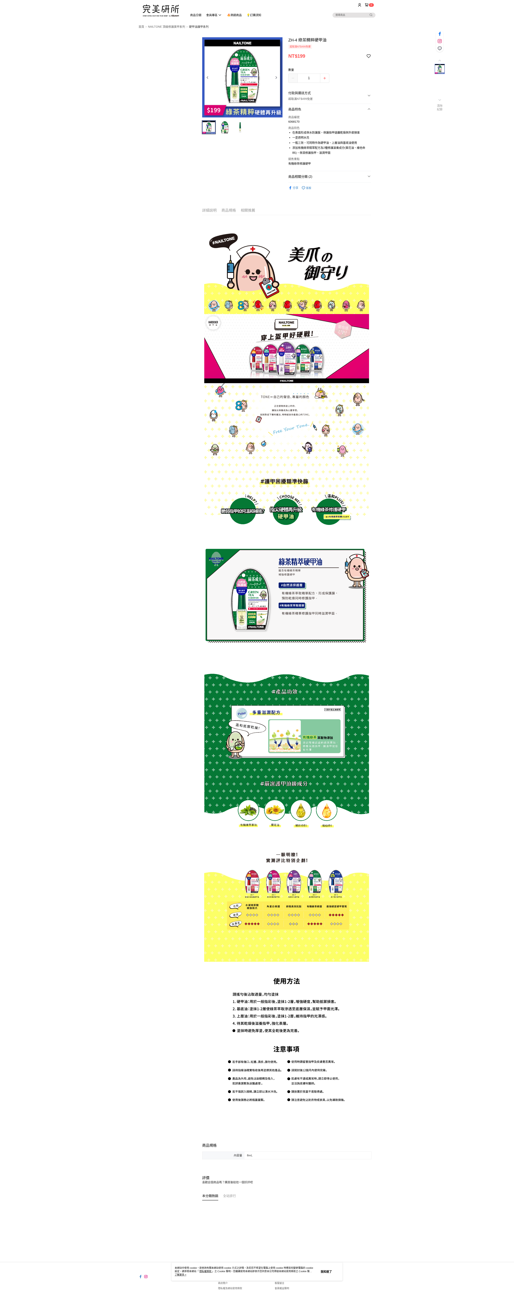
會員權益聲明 (282, 1288)
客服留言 (279, 1283)
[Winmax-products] (161, 10)
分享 (295, 187)
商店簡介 (223, 1283)
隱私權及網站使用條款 (230, 1288)
